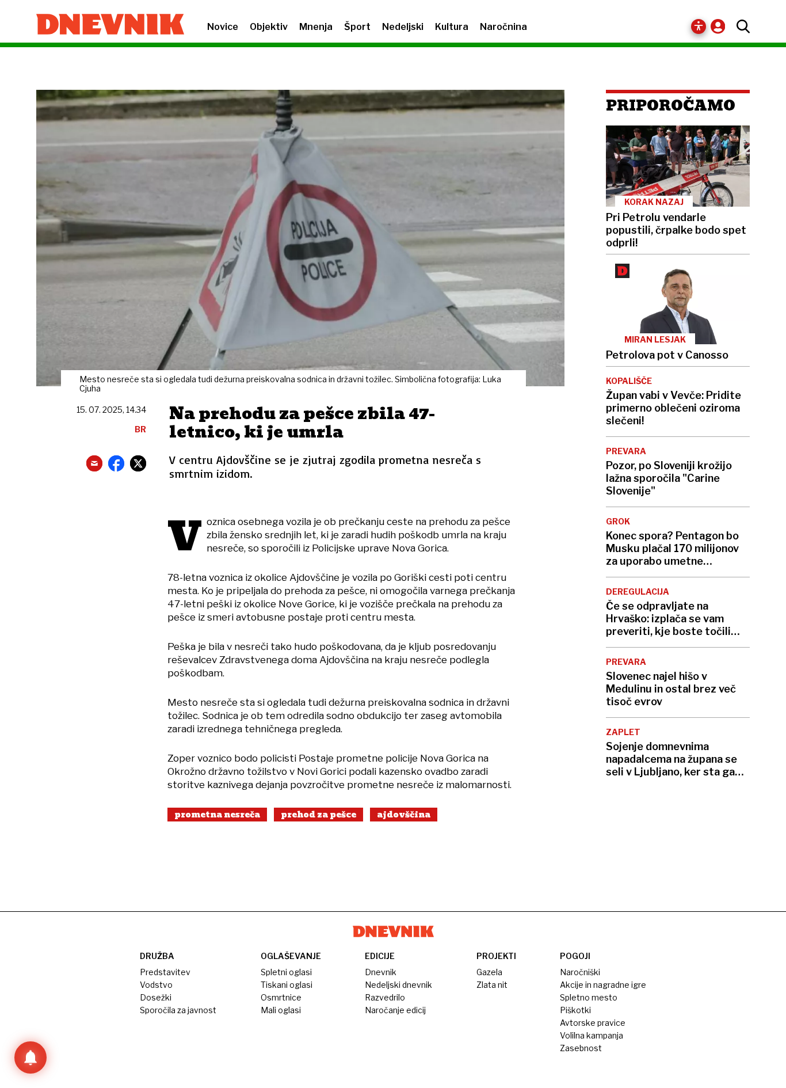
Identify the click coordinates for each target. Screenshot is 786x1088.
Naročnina (503, 26)
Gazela (489, 972)
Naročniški (580, 972)
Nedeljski (402, 26)
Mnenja (316, 26)
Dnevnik (380, 972)
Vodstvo (156, 985)
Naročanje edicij (395, 1010)
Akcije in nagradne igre (603, 985)
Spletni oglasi (286, 972)
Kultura (451, 26)
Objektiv (269, 26)
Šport (357, 26)
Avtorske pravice (592, 1023)
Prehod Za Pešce (318, 814)
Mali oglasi (281, 1010)
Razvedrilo (385, 997)
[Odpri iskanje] (740, 26)
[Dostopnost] (698, 26)
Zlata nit (492, 985)
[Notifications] (30, 1057)
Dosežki (155, 997)
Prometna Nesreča (217, 814)
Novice (222, 26)
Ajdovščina (403, 814)
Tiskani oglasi (286, 985)
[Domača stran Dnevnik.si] (104, 25)
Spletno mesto (588, 997)
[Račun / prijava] (721, 26)
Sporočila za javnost (178, 1010)
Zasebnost (581, 1048)
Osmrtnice (281, 997)
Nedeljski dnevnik (398, 985)
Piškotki (575, 1010)
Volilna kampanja (591, 1035)
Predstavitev (165, 972)
